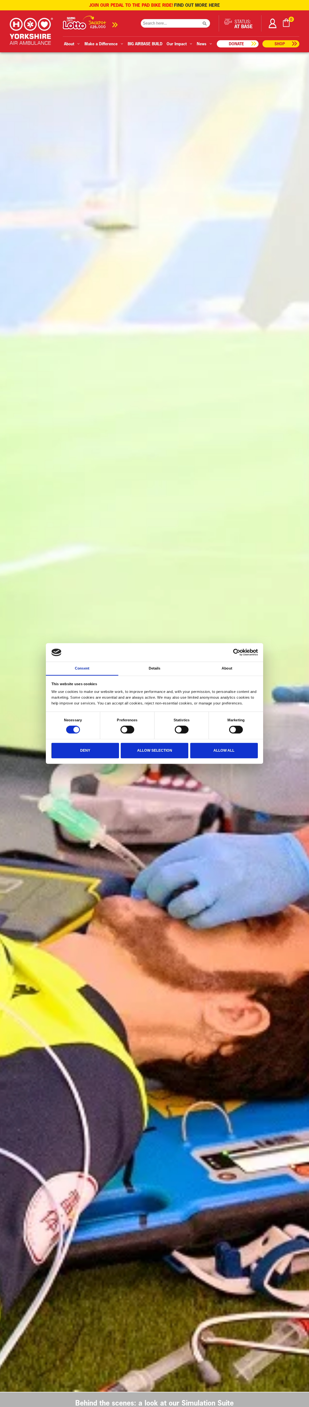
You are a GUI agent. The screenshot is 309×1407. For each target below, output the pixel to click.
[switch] (127, 730)
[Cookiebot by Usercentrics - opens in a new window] (237, 652)
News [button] (201, 43)
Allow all (223, 750)
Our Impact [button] (177, 43)
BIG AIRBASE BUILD (145, 43)
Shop (279, 43)
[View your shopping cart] (286, 23)
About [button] (69, 43)
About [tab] (227, 668)
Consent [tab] (82, 668)
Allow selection (154, 750)
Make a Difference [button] (101, 43)
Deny (85, 750)
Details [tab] (155, 668)
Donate (236, 43)
